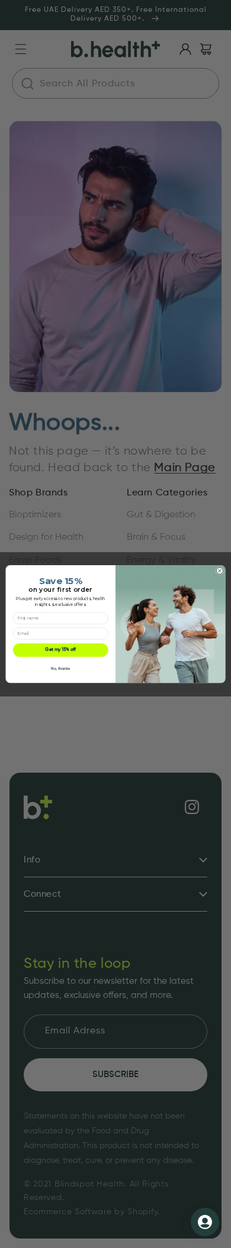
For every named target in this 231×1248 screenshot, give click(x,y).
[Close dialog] (219, 571)
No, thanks (60, 669)
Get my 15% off (60, 650)
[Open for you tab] (205, 1222)
